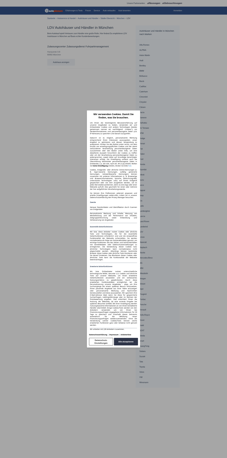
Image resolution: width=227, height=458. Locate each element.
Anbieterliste (126, 334)
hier (129, 166)
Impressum (114, 334)
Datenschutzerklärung (98, 334)
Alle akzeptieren (126, 341)
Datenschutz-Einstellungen (101, 341)
